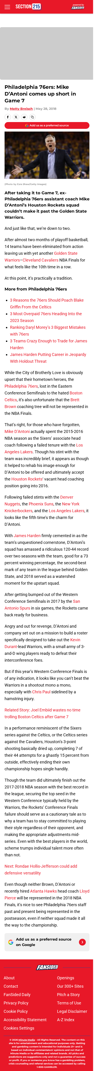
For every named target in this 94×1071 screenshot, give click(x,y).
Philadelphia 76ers (21, 386)
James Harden (27, 535)
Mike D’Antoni (17, 431)
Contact (11, 986)
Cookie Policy (16, 1011)
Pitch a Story (68, 994)
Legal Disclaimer (72, 1011)
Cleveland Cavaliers (40, 260)
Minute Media (26, 1039)
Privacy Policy (16, 1003)
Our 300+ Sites (70, 986)
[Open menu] (7, 7)
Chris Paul (41, 691)
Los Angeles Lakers (66, 510)
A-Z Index (65, 1019)
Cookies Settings (19, 1028)
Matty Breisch (21, 109)
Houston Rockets (26, 479)
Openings (65, 977)
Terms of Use (69, 1003)
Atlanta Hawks (43, 891)
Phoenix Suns (41, 504)
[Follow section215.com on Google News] (82, 942)
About (9, 977)
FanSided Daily (17, 994)
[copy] (32, 117)
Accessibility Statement (25, 1019)
